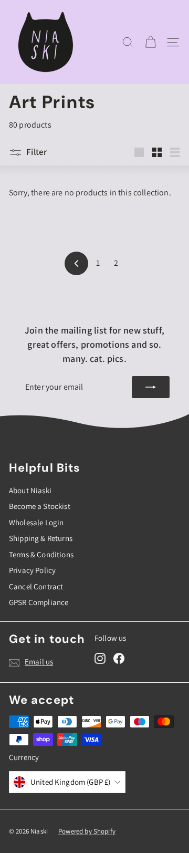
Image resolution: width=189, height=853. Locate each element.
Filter (36, 152)
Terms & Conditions (41, 554)
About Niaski (30, 490)
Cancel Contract (36, 586)
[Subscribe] (151, 387)
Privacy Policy (32, 570)
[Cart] (150, 42)
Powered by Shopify (87, 831)
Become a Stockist (39, 506)
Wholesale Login (36, 522)
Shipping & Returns (40, 538)
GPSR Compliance (38, 602)
